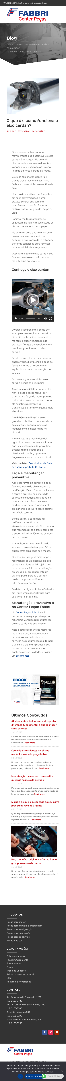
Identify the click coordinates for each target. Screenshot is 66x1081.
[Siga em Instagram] (50, 1032)
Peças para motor (16, 921)
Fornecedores (14, 964)
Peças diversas (14, 940)
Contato (11, 968)
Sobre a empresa (16, 957)
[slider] (30, 318)
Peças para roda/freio (18, 936)
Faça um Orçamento (17, 960)
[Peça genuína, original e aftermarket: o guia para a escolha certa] (34, 841)
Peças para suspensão (19, 933)
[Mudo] (45, 318)
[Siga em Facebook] (44, 1032)
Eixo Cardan (24, 131)
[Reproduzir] (15, 318)
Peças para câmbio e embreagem (24, 925)
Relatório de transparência (21, 975)
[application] (33, 300)
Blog (9, 978)
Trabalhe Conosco (16, 971)
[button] (33, 300)
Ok (20, 1076)
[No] (62, 1071)
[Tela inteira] (50, 318)
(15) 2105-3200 (14, 1015)
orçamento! (22, 655)
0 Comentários (39, 131)
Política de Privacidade (19, 982)
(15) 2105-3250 (14, 1023)
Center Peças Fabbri (27, 612)
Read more (30, 742)
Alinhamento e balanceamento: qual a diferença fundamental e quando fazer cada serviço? (33, 725)
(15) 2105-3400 (14, 1000)
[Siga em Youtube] (56, 1032)
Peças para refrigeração (19, 929)
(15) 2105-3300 (14, 1008)
